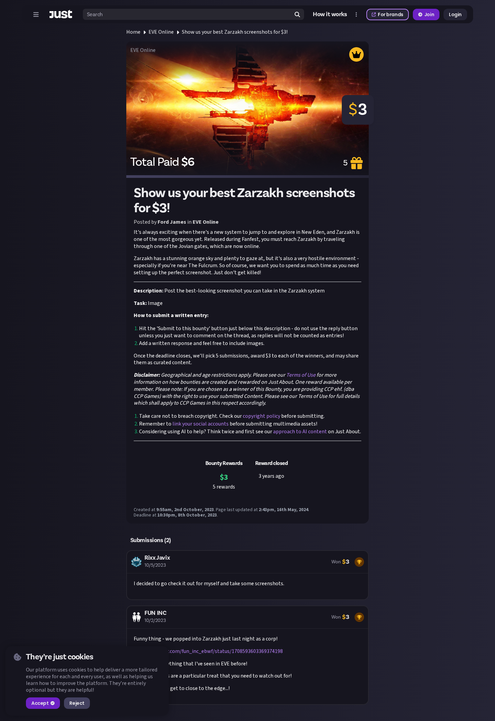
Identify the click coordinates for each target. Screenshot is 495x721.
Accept (39, 703)
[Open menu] (36, 14)
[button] (247, 575)
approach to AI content (299, 431)
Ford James (172, 222)
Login (455, 14)
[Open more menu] (356, 14)
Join (429, 14)
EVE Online (161, 32)
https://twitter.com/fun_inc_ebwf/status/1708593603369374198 (208, 651)
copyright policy (261, 416)
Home (133, 32)
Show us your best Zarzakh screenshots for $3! (235, 32)
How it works (330, 14)
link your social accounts (200, 424)
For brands (390, 14)
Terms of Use (300, 375)
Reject (76, 703)
